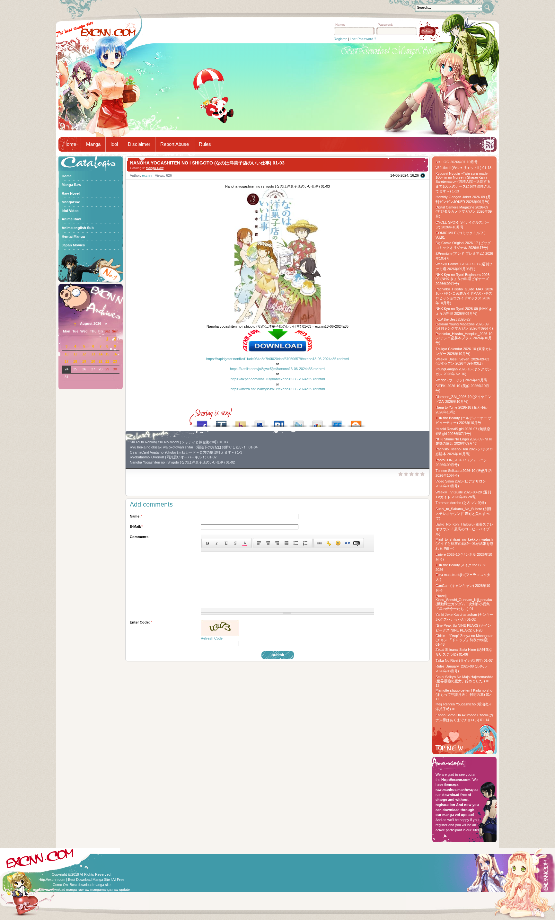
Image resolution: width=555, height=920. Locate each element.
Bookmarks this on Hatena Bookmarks (279, 422)
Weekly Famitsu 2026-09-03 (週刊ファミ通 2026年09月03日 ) (464, 266)
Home (69, 144)
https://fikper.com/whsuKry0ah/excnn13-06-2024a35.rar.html (278, 379)
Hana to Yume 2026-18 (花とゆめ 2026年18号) (462, 409)
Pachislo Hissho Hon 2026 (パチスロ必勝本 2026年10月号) (464, 451)
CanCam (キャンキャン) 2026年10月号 (463, 588)
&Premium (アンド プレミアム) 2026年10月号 (464, 256)
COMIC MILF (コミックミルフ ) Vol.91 (461, 235)
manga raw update (115, 889)
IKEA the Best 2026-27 (453, 319)
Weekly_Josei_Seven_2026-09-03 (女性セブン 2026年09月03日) (462, 361)
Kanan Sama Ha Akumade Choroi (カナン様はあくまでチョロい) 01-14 (464, 717)
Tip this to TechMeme (221, 422)
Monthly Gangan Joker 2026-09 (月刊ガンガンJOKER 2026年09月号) (463, 199)
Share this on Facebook (202, 422)
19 (84, 361)
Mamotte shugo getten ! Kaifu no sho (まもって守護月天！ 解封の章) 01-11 (464, 694)
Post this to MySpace (259, 422)
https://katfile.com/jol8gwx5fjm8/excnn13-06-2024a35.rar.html (277, 369)
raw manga (92, 889)
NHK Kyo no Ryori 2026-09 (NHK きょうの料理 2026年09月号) (464, 311)
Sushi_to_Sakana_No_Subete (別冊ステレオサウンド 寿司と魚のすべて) (463, 513)
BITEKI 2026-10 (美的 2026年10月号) (462, 388)
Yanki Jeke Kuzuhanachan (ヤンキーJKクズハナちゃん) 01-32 (464, 617)
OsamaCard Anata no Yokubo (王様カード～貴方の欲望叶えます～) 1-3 (186, 452)
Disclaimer (139, 144)
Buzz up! (240, 422)
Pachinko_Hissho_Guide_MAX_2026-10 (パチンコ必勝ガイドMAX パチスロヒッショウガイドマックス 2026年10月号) (464, 296)
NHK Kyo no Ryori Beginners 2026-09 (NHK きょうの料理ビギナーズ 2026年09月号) (463, 279)
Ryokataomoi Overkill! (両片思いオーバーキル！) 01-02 (173, 457)
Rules (205, 144)
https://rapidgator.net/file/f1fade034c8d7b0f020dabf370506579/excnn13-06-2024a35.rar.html (277, 359)
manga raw (41, 889)
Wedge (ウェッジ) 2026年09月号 (461, 380)
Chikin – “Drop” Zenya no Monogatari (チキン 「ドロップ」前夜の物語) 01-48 (464, 640)
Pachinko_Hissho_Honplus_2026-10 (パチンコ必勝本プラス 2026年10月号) (464, 338)
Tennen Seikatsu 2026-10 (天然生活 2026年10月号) (464, 473)
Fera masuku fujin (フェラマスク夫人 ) (463, 577)
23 (115, 361)
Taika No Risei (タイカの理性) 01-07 (464, 660)
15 (107, 354)
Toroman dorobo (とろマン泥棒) (461, 503)
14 (100, 354)
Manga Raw (154, 168)
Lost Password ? (363, 39)
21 (100, 361)
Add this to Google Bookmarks (317, 422)
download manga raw (67, 889)
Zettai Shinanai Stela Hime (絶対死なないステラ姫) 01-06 (464, 652)
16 (115, 354)
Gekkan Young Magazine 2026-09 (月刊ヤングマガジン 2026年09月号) (464, 326)
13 (93, 354)
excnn (147, 175)
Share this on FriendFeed (337, 422)
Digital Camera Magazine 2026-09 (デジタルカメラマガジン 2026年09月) (464, 211)
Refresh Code (212, 638)
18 (75, 361)
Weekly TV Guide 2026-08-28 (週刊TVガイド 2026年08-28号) (463, 494)
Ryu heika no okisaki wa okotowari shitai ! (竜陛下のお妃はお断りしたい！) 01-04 (194, 447)
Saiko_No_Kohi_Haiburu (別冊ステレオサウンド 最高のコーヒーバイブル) (464, 529)
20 (93, 361)
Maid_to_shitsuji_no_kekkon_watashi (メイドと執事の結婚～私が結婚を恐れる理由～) (464, 543)
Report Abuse (174, 144)
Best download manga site (90, 885)
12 (84, 354)
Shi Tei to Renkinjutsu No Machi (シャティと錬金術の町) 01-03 (179, 442)
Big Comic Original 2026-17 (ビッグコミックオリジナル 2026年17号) (463, 245)
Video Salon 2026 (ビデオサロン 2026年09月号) (461, 483)
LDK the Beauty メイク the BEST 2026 (461, 567)
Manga (93, 144)
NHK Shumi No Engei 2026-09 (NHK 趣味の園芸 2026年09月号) (464, 441)
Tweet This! (298, 422)
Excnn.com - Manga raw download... (108, 32)
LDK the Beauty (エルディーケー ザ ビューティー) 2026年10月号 (463, 420)
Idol (114, 144)
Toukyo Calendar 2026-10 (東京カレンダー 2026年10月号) (464, 351)
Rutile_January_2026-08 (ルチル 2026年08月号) (461, 668)
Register (340, 39)
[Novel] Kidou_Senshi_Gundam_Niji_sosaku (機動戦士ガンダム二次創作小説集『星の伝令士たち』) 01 (464, 602)
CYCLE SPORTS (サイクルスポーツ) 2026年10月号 (462, 224)
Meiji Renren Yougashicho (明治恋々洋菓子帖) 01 (464, 706)
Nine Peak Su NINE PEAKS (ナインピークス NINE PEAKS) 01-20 (463, 628)
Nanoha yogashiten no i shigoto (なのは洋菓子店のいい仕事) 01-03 (207, 162)
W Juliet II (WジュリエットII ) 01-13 (463, 168)
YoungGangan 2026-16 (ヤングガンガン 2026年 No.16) (463, 371)
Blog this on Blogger (356, 422)
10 (66, 354)
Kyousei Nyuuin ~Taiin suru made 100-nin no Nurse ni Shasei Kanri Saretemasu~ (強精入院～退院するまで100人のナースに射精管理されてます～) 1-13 (463, 182)
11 (75, 354)
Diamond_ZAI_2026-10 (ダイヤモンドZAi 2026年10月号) (463, 399)
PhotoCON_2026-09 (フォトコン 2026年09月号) (461, 462)
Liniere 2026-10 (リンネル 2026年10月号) (464, 557)
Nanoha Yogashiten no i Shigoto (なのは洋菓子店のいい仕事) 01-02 (182, 462)
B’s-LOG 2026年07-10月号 (457, 162)
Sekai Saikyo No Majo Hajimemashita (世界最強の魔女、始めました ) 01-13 (464, 681)
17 (66, 361)
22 (107, 361)
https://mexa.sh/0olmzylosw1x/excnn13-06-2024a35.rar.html (278, 389)
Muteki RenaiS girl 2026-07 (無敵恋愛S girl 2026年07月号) (463, 431)
